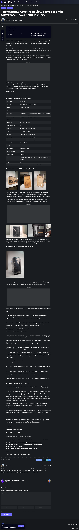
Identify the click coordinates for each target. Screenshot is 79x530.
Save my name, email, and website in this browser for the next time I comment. (19, 511)
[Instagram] (48, 466)
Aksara (7, 19)
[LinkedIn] (50, 466)
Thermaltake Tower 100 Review (14, 429)
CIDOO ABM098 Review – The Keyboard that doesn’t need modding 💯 (25, 444)
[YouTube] (77, 524)
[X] (47, 466)
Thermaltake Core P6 (13, 386)
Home (2, 5)
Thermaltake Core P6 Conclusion (38, 35)
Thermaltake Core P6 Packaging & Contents (16, 34)
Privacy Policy (5, 527)
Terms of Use (13, 527)
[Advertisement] (28, 72)
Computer (9, 8)
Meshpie (6, 1)
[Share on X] (73, 20)
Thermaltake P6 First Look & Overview (39, 31)
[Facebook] (73, 524)
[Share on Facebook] (71, 20)
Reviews (5, 5)
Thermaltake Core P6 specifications (17, 30)
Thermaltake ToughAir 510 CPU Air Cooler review (18, 436)
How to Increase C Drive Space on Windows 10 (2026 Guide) (22, 448)
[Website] (45, 466)
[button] (21, 526)
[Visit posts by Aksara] (2, 465)
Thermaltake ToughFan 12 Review (14, 432)
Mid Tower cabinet (15, 454)
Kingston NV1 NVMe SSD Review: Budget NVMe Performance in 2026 (24, 442)
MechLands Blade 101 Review (14, 446)
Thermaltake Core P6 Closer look (38, 33)
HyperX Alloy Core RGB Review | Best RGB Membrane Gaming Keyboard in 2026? (27, 440)
